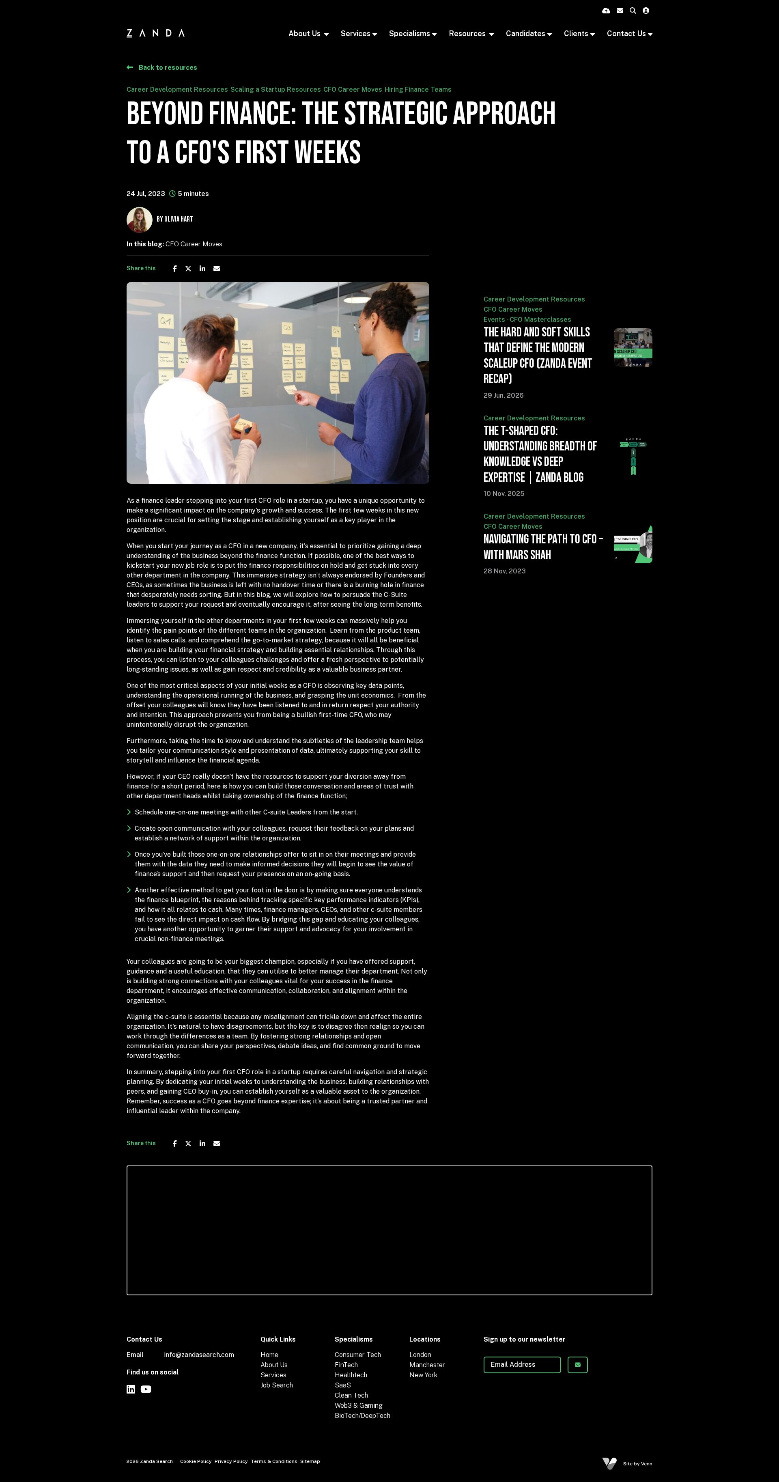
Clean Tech (351, 1395)
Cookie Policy (196, 1461)
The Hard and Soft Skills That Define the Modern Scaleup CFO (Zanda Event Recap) (538, 356)
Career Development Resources (177, 89)
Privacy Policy (231, 1461)
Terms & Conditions (274, 1461)
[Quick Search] (633, 11)
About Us (305, 33)
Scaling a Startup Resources (275, 89)
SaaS (343, 1385)
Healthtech (351, 1375)
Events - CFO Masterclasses (527, 319)
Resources (468, 33)
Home (269, 1355)
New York (423, 1375)
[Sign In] (646, 11)
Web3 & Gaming (359, 1405)
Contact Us (626, 33)
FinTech (346, 1365)
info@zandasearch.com (199, 1355)
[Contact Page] (620, 11)
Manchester (427, 1365)
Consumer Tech (358, 1355)
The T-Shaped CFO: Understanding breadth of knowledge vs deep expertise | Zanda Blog (540, 455)
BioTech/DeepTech (362, 1416)
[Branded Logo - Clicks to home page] (156, 33)
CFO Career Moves (352, 89)
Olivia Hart (178, 219)
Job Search (276, 1385)
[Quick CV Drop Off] (606, 11)
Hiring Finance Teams (418, 89)
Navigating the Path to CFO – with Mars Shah (543, 547)
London (420, 1355)
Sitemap (310, 1461)
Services (273, 1375)
